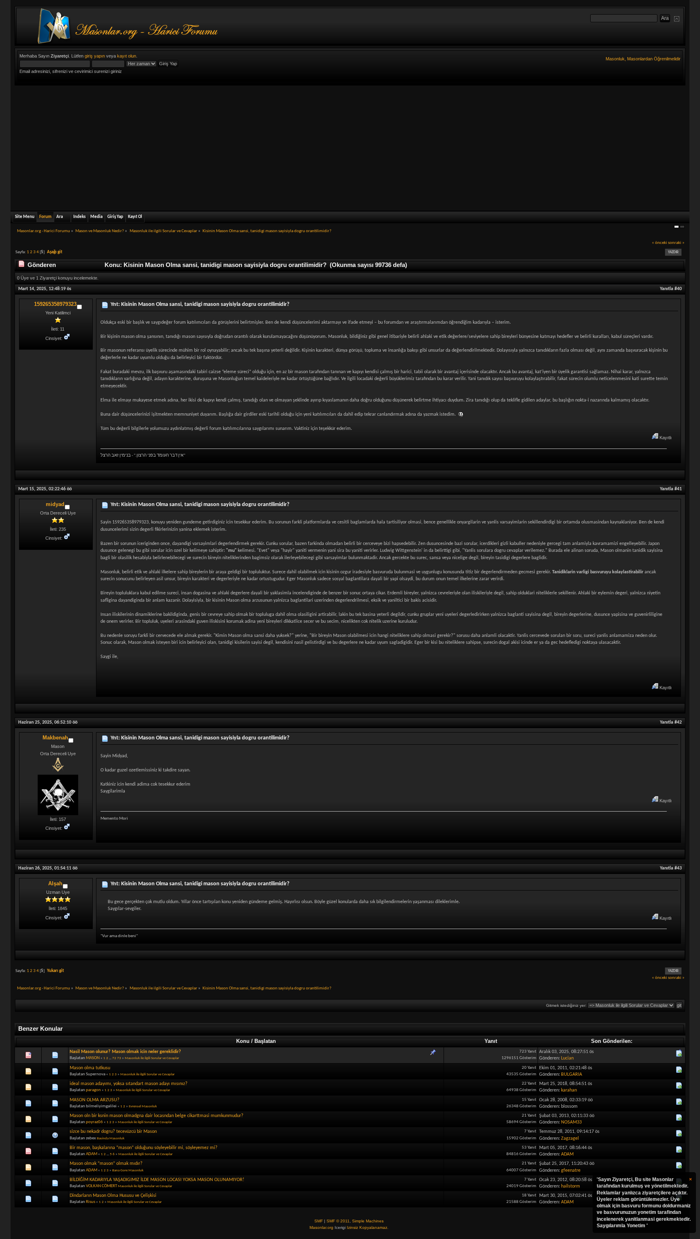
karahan (569, 1090)
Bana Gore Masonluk (127, 1170)
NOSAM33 (571, 1122)
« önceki (659, 243)
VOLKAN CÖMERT (101, 1186)
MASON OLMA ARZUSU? (95, 1100)
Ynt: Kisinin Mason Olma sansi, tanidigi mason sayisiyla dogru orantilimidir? (200, 304)
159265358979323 (55, 304)
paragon (93, 1090)
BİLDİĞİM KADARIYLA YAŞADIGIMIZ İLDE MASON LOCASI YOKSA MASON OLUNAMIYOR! (157, 1179)
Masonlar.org (321, 1227)
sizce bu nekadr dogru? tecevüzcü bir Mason (113, 1131)
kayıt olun (126, 55)
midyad (55, 504)
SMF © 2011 (338, 1221)
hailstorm (570, 1186)
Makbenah (55, 738)
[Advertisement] (350, 146)
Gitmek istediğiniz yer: (566, 1005)
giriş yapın (95, 55)
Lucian (567, 1058)
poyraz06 (94, 1122)
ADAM (91, 1154)
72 (114, 1058)
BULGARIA (571, 1074)
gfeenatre (570, 1170)
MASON (93, 1058)
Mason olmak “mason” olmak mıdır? (106, 1163)
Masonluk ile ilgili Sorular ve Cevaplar (152, 1058)
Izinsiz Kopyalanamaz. (367, 1227)
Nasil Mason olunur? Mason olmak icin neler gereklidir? (125, 1051)
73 (119, 1058)
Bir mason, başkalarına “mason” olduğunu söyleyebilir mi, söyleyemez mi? (144, 1147)
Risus (90, 1202)
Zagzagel (570, 1138)
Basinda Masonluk (110, 1138)
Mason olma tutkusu (90, 1068)
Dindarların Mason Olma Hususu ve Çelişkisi (113, 1195)
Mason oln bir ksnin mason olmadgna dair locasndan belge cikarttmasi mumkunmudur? (156, 1115)
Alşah (55, 883)
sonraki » (676, 243)
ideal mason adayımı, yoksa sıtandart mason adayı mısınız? (129, 1083)
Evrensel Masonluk (143, 1106)
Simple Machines (368, 1221)
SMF (318, 1221)
